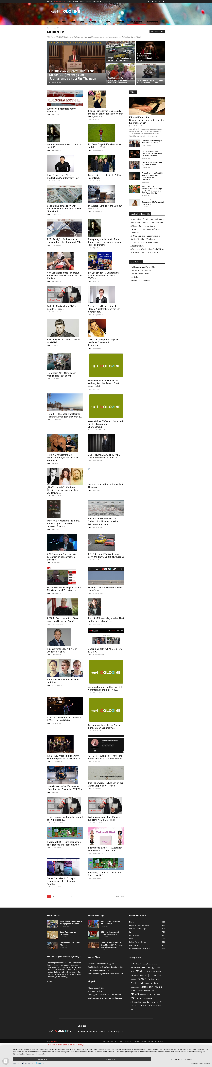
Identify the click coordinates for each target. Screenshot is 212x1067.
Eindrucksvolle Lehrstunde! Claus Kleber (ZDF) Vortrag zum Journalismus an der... (112, 945)
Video (144, 1005)
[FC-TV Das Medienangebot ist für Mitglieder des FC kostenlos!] (65, 576)
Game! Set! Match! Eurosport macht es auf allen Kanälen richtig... (62, 881)
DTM (132, 971)
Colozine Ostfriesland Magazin (101, 963)
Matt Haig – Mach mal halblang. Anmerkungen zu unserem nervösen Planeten (63, 523)
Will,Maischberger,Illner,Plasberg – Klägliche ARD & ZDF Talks (105, 818)
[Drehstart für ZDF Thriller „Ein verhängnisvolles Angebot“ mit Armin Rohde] (106, 365)
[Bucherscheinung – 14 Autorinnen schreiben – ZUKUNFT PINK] (106, 836)
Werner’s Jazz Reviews (140, 280)
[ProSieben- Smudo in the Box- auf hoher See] (106, 194)
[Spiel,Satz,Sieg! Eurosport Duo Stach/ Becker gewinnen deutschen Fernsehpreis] (120, 72)
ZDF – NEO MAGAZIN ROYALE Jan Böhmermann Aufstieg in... (104, 456)
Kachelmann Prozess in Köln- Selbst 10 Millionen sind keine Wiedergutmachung (103, 521)
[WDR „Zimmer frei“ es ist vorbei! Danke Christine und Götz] (150, 70)
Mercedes (135, 987)
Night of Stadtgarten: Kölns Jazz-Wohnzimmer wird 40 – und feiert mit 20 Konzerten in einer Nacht (147, 222)
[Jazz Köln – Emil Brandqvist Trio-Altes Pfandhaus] (134, 143)
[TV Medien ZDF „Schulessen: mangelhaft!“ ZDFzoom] (65, 361)
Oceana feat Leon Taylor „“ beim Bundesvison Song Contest (104, 726)
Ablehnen (42, 1059)
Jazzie (51, 82)
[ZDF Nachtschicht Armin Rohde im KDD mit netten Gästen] (65, 706)
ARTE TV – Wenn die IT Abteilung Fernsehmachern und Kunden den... (106, 757)
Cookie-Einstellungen (56, 1044)
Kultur (151, 979)
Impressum (96, 1)
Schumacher (136, 1002)
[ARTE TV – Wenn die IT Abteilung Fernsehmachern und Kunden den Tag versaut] (106, 744)
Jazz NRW (133, 979)
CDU (158, 968)
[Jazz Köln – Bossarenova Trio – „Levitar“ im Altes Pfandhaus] (134, 165)
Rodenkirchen (148, 998)
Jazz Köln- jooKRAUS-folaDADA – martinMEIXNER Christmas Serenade (152, 153)
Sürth (159, 1002)
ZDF (132, 1010)
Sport (144, 1002)
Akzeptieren (111, 1059)
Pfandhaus (144, 994)
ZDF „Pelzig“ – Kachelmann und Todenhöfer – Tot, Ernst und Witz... (65, 240)
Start (48, 28)
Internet (120, 22)
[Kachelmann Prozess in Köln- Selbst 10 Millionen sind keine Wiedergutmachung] (106, 508)
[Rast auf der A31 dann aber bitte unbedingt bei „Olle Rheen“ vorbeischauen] (93, 924)
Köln (73, 22)
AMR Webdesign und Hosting (64, 975)
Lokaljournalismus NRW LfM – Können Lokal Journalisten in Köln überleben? (64, 209)
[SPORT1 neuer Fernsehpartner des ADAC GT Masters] (120, 51)
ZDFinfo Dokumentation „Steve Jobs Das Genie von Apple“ (63, 619)
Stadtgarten (151, 1002)
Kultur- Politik (135, 22)
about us (50, 981)
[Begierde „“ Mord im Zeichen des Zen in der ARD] (106, 864)
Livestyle (108, 22)
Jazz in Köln (135, 277)
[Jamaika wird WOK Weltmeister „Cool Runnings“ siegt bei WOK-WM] (65, 775)
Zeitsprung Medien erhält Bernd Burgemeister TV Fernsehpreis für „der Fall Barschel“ (105, 242)
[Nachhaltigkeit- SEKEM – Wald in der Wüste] (106, 576)
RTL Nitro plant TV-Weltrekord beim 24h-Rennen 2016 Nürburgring (106, 555)
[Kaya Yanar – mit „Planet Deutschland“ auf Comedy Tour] (65, 163)
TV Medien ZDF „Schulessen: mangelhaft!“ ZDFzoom (62, 374)
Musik (158, 987)
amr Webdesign (95, 991)
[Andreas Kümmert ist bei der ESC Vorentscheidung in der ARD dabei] (106, 671)
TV (132, 1005)
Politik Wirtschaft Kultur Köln (143, 267)
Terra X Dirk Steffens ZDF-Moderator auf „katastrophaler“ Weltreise (63, 457)
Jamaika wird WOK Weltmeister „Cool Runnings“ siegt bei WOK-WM (64, 787)
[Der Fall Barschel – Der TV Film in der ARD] (65, 133)
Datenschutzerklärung (204, 1063)
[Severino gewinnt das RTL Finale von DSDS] (65, 328)
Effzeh (139, 971)
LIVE (141, 983)
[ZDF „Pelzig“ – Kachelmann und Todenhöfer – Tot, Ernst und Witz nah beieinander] (65, 228)
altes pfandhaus (148, 964)
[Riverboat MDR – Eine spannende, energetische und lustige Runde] (65, 833)
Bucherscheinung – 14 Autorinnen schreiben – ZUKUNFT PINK (105, 849)
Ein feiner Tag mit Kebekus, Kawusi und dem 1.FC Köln (105, 146)
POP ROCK (62, 22)
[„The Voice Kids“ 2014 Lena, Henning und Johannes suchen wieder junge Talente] (65, 476)
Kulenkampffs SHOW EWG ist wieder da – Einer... (62, 650)
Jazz (82, 22)
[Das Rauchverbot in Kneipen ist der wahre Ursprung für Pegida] (106, 773)
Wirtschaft (157, 1006)
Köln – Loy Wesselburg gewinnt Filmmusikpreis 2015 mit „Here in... (64, 757)
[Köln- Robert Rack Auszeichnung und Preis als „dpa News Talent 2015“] (65, 668)
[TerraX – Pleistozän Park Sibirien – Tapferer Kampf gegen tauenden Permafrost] (65, 402)
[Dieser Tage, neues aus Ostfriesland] (52, 935)
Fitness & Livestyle (85, 1)
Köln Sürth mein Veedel (141, 270)
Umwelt (137, 1006)
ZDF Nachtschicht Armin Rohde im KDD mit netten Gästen (64, 719)
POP (133, 998)
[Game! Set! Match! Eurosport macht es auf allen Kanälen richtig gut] (65, 867)
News (135, 994)
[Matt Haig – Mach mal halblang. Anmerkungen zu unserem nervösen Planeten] (65, 509)
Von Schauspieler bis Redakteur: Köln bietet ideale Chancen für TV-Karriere (64, 275)
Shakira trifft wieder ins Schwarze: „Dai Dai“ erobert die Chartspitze (153, 202)
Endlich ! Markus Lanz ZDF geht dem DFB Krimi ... (63, 307)
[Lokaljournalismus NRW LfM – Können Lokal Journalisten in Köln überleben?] (65, 194)
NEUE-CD (149, 990)
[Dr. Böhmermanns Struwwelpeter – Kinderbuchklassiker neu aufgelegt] (150, 51)
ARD (155, 964)
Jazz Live (157, 975)
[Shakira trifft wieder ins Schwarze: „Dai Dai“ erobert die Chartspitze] (134, 202)
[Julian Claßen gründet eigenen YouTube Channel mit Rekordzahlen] (106, 328)
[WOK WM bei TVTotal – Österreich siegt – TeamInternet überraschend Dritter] (106, 406)
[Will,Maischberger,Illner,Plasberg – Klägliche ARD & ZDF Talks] (106, 805)
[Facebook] (152, 1)
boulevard (135, 968)
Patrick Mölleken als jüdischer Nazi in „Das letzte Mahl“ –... (106, 619)
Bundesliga (94, 22)
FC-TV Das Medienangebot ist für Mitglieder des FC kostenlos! (64, 589)
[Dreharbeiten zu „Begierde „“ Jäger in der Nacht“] (106, 163)
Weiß (150, 1006)
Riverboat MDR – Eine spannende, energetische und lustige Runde (64, 843)
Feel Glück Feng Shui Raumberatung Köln (105, 967)
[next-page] (71, 896)
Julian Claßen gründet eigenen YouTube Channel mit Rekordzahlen (103, 342)
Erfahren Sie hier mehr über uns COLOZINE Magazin (100, 1031)
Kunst (157, 979)
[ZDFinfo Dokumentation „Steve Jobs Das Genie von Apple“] (65, 607)
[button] (149, 1)
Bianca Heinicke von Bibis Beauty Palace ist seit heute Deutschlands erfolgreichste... (106, 114)
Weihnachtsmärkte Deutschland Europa (105, 998)
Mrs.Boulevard (92, 430)
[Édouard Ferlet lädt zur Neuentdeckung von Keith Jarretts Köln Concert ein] (147, 106)
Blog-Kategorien (58, 1)
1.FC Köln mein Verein (140, 273)
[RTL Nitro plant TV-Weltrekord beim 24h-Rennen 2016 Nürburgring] (106, 542)
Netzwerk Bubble (72, 1)
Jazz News (105, 1)
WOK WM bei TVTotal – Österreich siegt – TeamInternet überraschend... (106, 424)
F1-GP (146, 972)
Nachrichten (137, 990)
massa (147, 983)
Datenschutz (55, 1041)
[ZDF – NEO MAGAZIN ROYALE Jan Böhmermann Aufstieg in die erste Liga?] (106, 443)
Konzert (142, 979)
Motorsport (152, 22)
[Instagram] (156, 1)
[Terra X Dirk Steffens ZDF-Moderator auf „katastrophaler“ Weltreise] (65, 443)
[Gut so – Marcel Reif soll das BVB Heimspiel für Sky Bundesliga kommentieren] (106, 475)
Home (48, 1)
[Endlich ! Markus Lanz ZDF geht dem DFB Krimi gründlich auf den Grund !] (65, 294)
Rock (139, 998)
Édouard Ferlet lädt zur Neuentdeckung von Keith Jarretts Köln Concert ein (146, 120)
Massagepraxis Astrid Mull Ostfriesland (104, 994)
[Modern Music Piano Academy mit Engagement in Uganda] (52, 924)
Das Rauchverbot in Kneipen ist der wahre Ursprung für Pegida (105, 784)
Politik (152, 994)
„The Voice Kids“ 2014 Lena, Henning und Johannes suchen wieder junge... (62, 490)
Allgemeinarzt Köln (96, 988)
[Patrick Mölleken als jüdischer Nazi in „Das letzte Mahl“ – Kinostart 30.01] (106, 607)
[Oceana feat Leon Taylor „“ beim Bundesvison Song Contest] (106, 709)
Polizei (158, 994)
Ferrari (152, 971)
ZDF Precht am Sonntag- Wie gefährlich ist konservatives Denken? (62, 557)
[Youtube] (159, 1)
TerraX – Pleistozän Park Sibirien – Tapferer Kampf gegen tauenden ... (64, 415)
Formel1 (134, 975)
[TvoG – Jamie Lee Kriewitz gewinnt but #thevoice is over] (65, 805)
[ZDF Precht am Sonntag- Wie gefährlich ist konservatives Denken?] (65, 542)
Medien (154, 983)
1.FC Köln (136, 963)
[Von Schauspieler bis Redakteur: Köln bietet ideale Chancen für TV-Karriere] (65, 261)
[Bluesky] (163, 1)
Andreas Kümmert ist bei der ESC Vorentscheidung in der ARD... (105, 688)
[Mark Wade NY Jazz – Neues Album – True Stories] (52, 945)
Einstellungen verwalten (180, 1059)
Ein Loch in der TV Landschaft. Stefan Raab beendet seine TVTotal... (103, 275)
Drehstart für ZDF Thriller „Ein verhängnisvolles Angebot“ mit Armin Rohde (103, 383)
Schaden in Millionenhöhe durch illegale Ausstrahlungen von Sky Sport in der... (104, 309)
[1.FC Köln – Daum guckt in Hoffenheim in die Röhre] (93, 935)
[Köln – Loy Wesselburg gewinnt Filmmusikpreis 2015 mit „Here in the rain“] (65, 744)
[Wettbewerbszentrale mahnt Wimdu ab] (65, 98)
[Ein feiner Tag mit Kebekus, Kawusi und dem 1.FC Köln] (106, 133)
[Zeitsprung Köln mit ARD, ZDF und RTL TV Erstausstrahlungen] (106, 637)
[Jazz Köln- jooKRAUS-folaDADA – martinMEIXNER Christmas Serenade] (134, 154)
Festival (158, 972)
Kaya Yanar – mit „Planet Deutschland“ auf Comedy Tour (63, 176)
